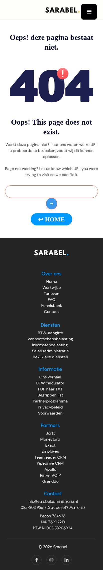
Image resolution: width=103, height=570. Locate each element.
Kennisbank (51, 305)
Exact (50, 445)
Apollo (50, 469)
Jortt (50, 433)
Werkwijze (51, 287)
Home (51, 281)
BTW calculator (50, 383)
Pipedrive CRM (50, 463)
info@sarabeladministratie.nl (53, 501)
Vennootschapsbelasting (50, 339)
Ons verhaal (50, 377)
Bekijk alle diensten (50, 357)
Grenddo (50, 481)
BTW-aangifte (50, 333)
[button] (89, 12)
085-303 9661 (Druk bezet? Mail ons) (53, 507)
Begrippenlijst (50, 395)
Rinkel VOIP (50, 475)
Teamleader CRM (50, 457)
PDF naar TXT (50, 389)
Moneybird (50, 439)
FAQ (52, 299)
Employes (50, 451)
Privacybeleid (50, 407)
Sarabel (60, 546)
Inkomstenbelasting (50, 345)
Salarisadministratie (50, 351)
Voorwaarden (50, 413)
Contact (51, 311)
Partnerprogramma (50, 401)
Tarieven (51, 293)
